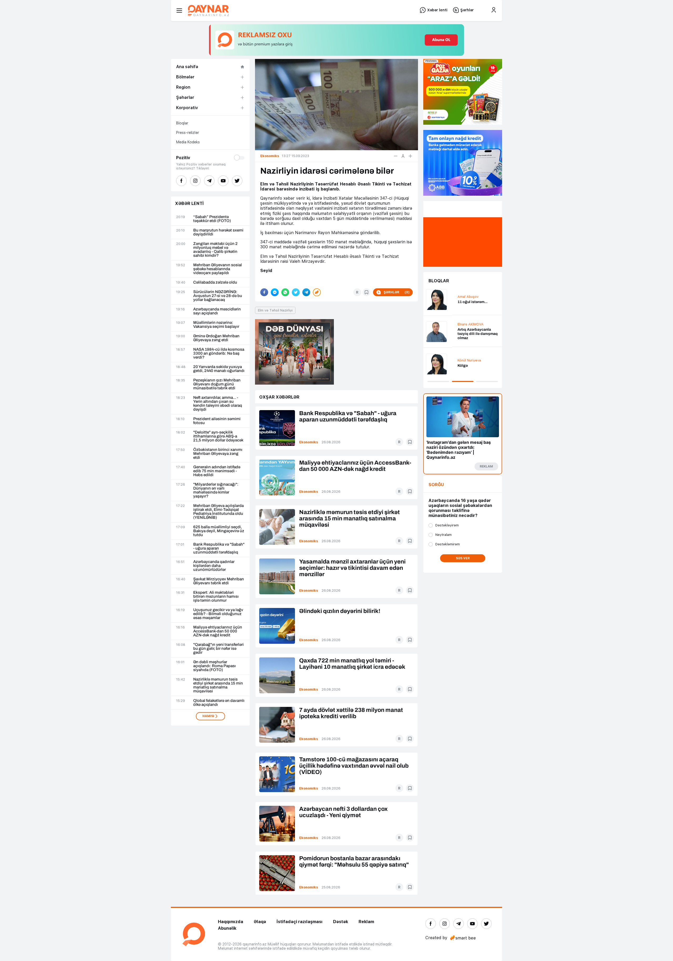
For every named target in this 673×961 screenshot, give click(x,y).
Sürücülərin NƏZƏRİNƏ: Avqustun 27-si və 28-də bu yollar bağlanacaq (217, 296)
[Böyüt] (410, 156)
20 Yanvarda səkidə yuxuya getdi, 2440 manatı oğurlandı (218, 369)
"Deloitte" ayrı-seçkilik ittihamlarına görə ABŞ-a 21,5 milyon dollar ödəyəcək (218, 436)
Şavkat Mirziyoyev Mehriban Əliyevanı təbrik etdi (218, 581)
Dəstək (340, 921)
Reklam (366, 921)
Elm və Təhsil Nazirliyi (275, 310)
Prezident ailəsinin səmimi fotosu (217, 421)
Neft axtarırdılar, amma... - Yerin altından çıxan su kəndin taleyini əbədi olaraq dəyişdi (217, 403)
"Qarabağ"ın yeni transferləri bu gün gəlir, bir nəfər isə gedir (218, 649)
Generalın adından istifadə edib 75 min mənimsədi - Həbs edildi (216, 471)
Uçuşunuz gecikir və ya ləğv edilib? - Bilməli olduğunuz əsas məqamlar (218, 614)
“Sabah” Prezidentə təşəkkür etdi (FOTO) (212, 219)
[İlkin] (403, 156)
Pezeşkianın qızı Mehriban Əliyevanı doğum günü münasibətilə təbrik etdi (217, 384)
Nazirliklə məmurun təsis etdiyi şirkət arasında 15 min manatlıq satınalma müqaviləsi (218, 685)
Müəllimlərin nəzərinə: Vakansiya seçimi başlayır (216, 325)
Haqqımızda (230, 921)
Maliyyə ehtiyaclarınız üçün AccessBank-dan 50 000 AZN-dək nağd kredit (217, 631)
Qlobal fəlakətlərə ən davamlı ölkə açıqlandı (218, 703)
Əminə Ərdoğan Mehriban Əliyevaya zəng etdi (216, 338)
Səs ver (463, 558)
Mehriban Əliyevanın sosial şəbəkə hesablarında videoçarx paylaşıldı (217, 269)
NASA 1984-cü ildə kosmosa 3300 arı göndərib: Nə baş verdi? (218, 353)
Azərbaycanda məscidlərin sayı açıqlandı (217, 311)
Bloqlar (182, 123)
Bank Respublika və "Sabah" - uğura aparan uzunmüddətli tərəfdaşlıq (218, 548)
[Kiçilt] (395, 156)
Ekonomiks (308, 442)
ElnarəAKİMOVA (442, 324)
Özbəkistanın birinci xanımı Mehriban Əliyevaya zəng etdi (217, 454)
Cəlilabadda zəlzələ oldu (215, 282)
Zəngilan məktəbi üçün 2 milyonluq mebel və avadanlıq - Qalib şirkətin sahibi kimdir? (215, 250)
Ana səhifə (187, 66)
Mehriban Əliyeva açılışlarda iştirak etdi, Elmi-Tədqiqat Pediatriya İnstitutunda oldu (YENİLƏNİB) (218, 512)
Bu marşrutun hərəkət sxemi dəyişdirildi (218, 232)
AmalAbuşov (439, 297)
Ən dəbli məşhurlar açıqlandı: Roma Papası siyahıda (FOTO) (214, 666)
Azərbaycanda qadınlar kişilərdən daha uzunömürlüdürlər (213, 566)
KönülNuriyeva (440, 360)
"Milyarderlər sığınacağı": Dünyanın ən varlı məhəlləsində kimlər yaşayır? (215, 490)
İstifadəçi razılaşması (300, 921)
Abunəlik (227, 928)
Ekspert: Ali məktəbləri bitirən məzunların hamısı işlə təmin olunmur (216, 596)
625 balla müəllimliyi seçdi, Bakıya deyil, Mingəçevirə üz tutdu (218, 531)
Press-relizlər (187, 132)
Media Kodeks (188, 142)
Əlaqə (260, 921)
